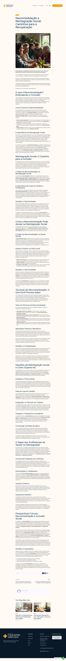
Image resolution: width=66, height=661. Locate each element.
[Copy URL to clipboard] (49, 573)
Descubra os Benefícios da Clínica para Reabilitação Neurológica (24, 616)
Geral (17, 613)
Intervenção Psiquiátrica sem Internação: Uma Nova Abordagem (42, 616)
